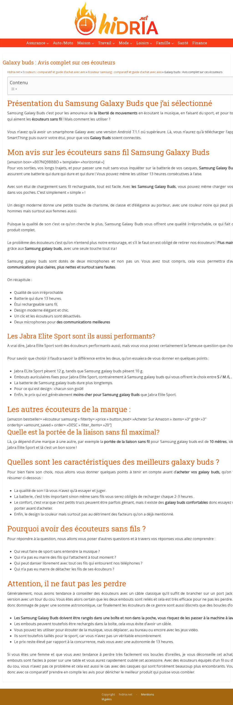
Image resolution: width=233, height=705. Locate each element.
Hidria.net (13, 72)
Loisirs (142, 42)
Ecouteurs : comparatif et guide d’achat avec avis (54, 72)
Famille (163, 42)
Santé (183, 42)
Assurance (35, 42)
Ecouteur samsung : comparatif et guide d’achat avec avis (125, 72)
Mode (124, 42)
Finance (199, 42)
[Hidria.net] (116, 18)
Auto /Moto (63, 42)
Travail (104, 42)
